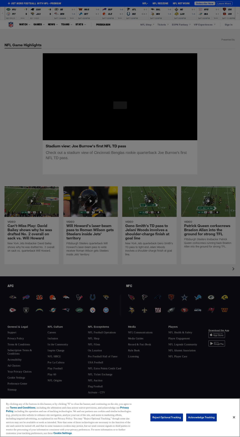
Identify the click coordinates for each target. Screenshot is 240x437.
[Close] (234, 417)
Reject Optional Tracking (166, 417)
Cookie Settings (114, 433)
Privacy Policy (14, 411)
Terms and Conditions (25, 407)
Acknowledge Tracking (201, 417)
